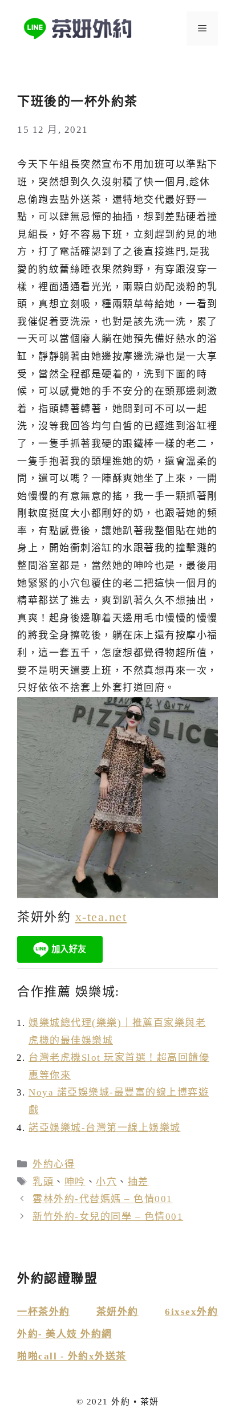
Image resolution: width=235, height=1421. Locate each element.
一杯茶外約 (43, 1311)
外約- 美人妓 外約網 (64, 1334)
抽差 (138, 1181)
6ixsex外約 (191, 1311)
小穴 (106, 1181)
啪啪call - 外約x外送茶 (72, 1356)
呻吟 (75, 1181)
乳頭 (43, 1181)
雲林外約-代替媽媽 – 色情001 (103, 1199)
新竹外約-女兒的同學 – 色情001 (108, 1216)
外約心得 (54, 1164)
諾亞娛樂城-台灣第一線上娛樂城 (105, 1127)
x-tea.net (101, 917)
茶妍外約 (117, 1311)
